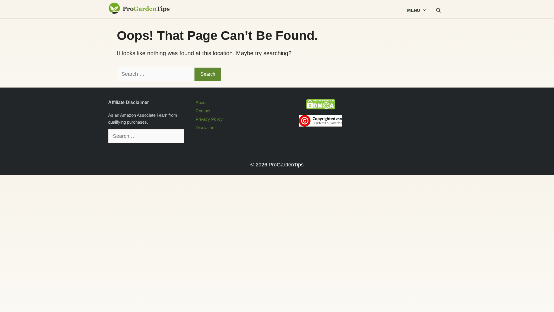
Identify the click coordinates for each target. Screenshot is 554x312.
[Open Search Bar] (438, 10)
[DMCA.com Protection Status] (320, 107)
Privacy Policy (209, 119)
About (201, 102)
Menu (413, 10)
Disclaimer (206, 127)
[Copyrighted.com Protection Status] (320, 124)
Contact (203, 110)
